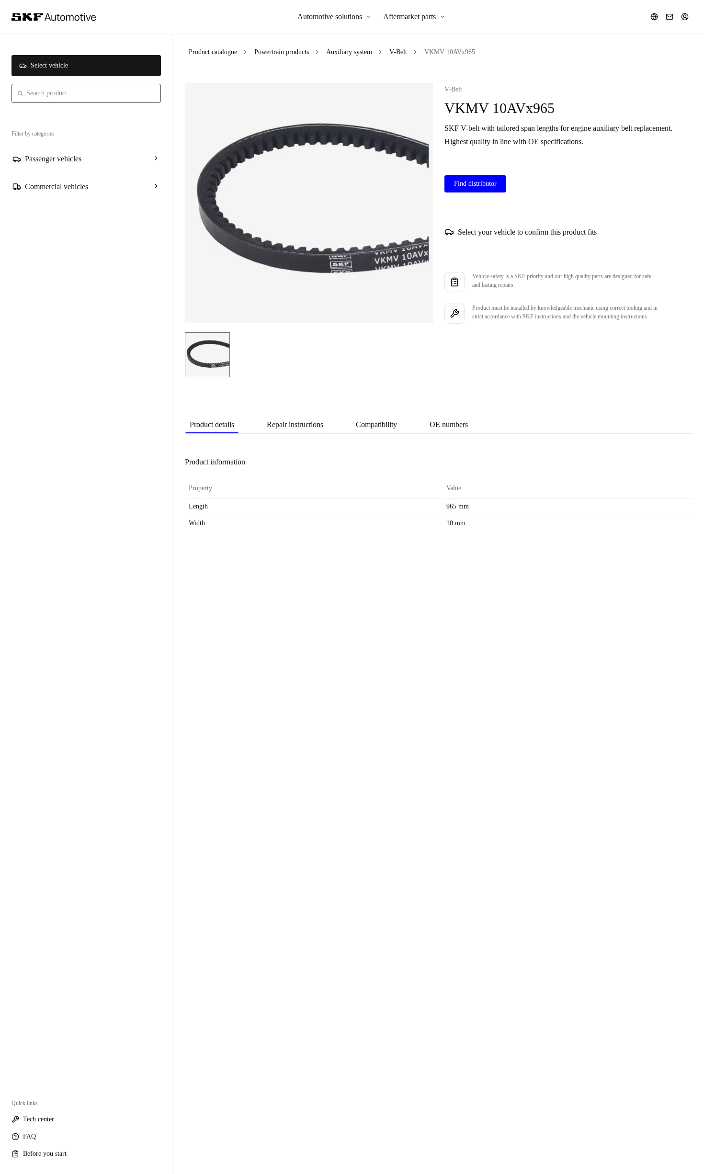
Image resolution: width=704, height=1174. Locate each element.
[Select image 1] (207, 354)
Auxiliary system (349, 52)
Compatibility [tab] (376, 424)
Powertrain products (281, 52)
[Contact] (669, 16)
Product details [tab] (212, 424)
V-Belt (398, 52)
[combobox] (86, 93)
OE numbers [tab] (449, 424)
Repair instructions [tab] (295, 424)
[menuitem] (334, 17)
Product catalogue (213, 52)
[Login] (685, 16)
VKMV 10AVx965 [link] (449, 52)
